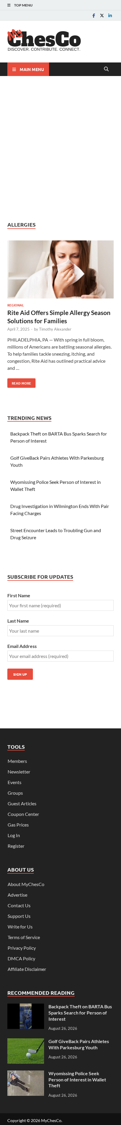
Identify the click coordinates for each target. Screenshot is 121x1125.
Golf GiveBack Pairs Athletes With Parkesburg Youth (78, 1044)
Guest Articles (22, 803)
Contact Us (19, 905)
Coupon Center (23, 814)
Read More (19, 381)
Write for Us (20, 926)
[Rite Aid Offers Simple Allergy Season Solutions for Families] (60, 270)
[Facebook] (93, 15)
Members (17, 761)
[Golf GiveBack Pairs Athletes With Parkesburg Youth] (25, 1042)
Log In (14, 835)
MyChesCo (51, 1120)
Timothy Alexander (55, 329)
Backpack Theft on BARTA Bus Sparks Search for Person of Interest (80, 1013)
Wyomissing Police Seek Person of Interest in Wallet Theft (77, 1079)
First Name (18, 595)
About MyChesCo (26, 884)
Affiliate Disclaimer (27, 969)
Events (14, 782)
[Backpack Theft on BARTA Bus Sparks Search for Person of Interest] (25, 1007)
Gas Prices (18, 824)
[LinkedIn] (110, 15)
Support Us (19, 916)
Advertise (17, 895)
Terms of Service (24, 937)
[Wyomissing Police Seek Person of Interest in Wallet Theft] (25, 1074)
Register (16, 846)
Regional (15, 305)
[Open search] (106, 69)
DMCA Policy (21, 958)
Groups (15, 793)
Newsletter (19, 771)
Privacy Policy (22, 948)
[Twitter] (101, 15)
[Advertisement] (60, 148)
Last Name (18, 620)
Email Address (22, 646)
